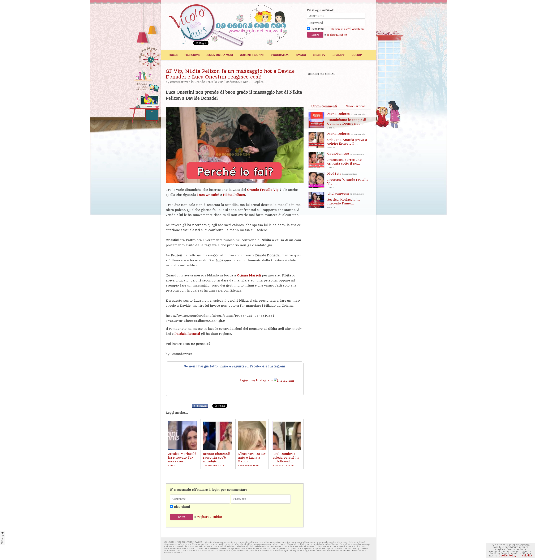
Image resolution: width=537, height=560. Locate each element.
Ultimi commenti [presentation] (324, 106)
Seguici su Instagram (257, 380)
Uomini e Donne (252, 54)
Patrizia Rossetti (187, 334)
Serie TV (319, 54)
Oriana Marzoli (249, 275)
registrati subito (337, 34)
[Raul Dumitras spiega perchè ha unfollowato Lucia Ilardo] (286, 435)
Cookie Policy (507, 555)
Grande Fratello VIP (208, 82)
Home (173, 54)
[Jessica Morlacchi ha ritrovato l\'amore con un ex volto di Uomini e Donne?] (182, 435)
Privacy (2, 539)
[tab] (324, 106)
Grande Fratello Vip (263, 190)
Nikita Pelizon (234, 195)
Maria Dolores (346, 120)
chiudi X (526, 555)
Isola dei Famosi (219, 54)
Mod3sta (347, 180)
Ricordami (317, 28)
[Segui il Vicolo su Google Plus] (344, 85)
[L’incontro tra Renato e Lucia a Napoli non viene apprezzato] (252, 435)
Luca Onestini (208, 195)
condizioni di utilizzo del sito (352, 550)
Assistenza (358, 29)
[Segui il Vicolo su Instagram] (358, 85)
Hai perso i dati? (340, 29)
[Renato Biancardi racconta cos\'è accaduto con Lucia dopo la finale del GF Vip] (217, 435)
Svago (301, 54)
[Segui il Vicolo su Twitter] (329, 85)
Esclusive (191, 54)
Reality (338, 54)
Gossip (357, 54)
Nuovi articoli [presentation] (355, 106)
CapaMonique (345, 160)
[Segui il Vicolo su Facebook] (315, 85)
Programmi (280, 54)
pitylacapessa (345, 200)
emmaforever (180, 82)
